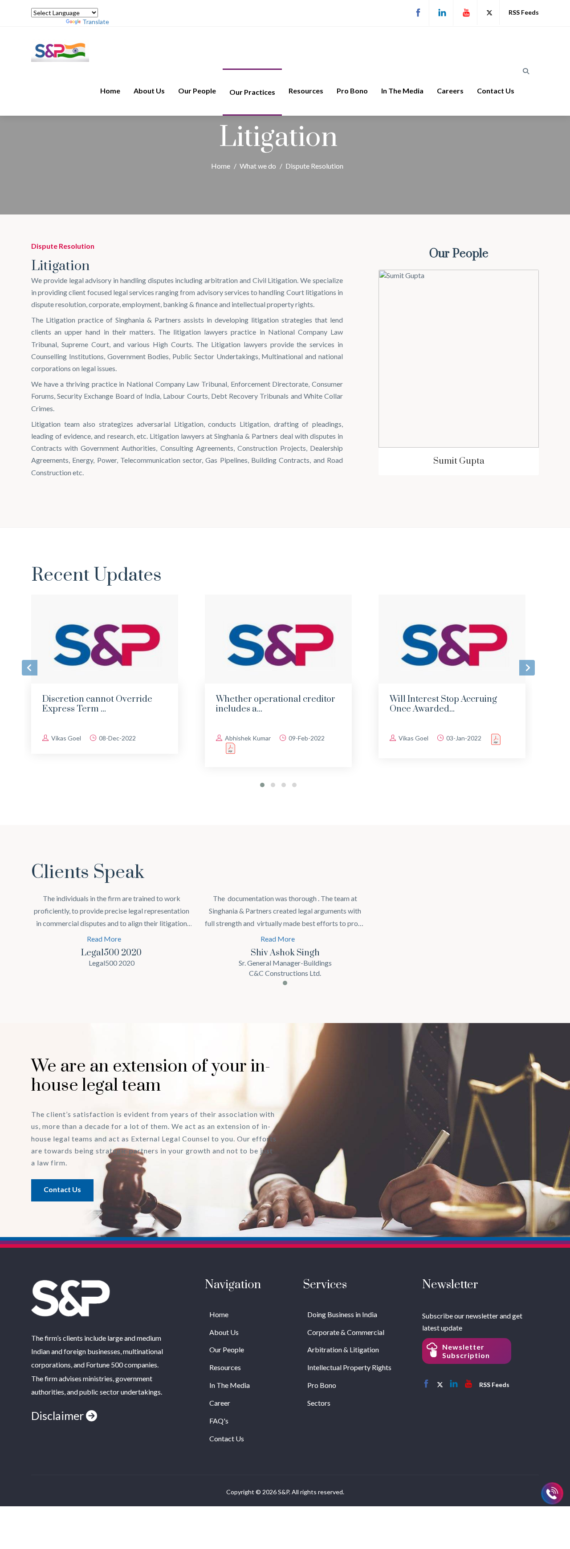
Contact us (62, 1189)
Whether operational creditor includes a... (102, 704)
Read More (104, 938)
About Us (149, 90)
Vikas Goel (239, 738)
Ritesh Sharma (459, 461)
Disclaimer (58, 1415)
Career (219, 1403)
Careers (450, 90)
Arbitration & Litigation (343, 1349)
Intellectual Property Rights (349, 1367)
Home (110, 90)
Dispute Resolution (314, 166)
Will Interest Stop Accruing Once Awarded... (269, 704)
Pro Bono (352, 90)
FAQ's (218, 1420)
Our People (197, 90)
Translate (95, 21)
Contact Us (495, 90)
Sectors (318, 1403)
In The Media (402, 90)
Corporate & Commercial (345, 1332)
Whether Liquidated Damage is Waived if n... (448, 704)
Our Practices (252, 92)
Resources (306, 90)
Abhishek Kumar (73, 738)
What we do (258, 166)
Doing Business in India (342, 1314)
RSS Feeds (524, 12)
